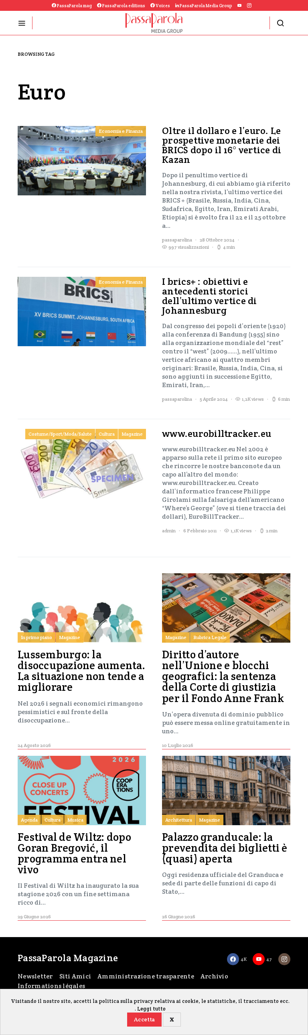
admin (169, 531)
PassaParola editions (123, 5)
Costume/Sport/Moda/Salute (60, 434)
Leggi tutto (151, 1008)
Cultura (107, 434)
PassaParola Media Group (205, 5)
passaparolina (177, 240)
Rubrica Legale (210, 637)
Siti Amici (75, 976)
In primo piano (36, 637)
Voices (162, 5)
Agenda (29, 820)
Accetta (144, 1019)
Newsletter (35, 976)
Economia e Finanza (121, 131)
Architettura (178, 820)
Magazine (132, 434)
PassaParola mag (74, 5)
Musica (75, 820)
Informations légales (51, 986)
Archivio (214, 976)
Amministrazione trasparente (145, 976)
